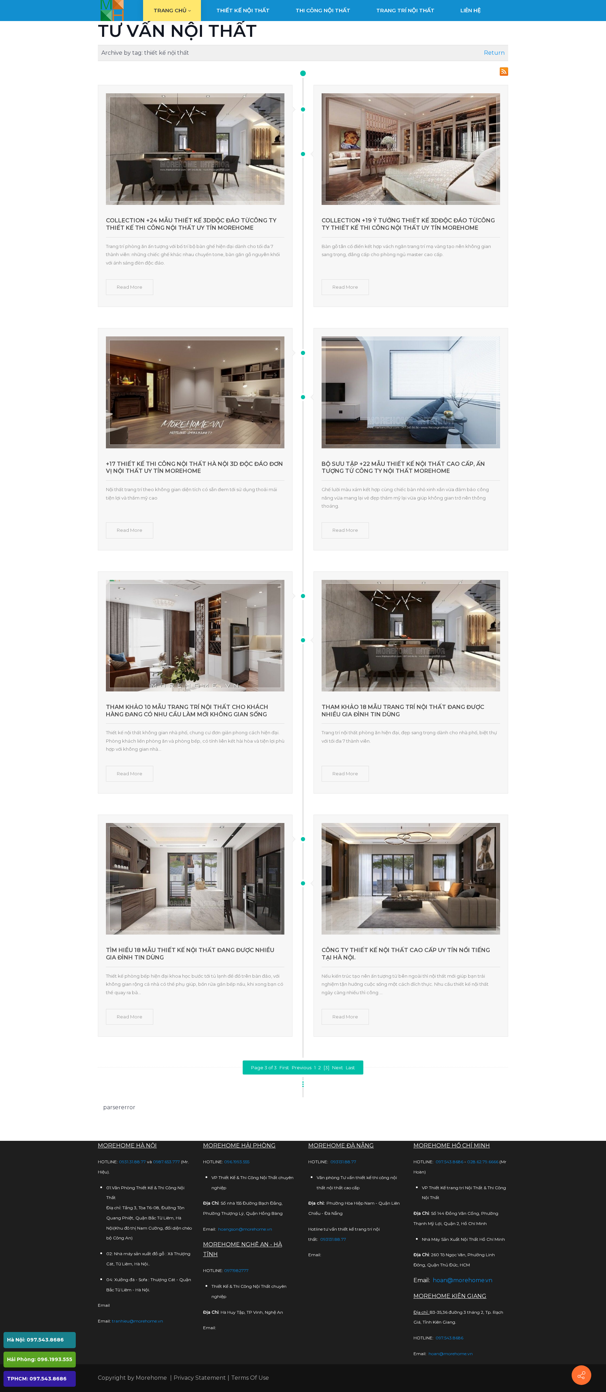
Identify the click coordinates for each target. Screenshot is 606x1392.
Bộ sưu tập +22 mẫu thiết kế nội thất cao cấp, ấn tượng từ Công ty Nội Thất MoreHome (403, 468)
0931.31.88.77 (132, 1161)
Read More (129, 287)
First (284, 1067)
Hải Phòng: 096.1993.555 (39, 1359)
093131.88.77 (343, 1161)
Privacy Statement (200, 1377)
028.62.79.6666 (482, 1161)
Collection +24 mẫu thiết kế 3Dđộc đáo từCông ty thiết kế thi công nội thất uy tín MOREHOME (191, 224)
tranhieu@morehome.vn (137, 1321)
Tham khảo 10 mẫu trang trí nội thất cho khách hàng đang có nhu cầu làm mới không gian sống (187, 711)
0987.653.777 (166, 1161)
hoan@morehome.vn (462, 1280)
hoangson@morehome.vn (245, 1229)
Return (494, 52)
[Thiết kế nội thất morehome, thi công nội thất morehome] (112, 10)
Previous (301, 1067)
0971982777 (236, 1270)
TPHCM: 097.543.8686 (37, 1379)
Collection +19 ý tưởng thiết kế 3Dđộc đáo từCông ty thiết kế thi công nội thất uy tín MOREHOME (408, 224)
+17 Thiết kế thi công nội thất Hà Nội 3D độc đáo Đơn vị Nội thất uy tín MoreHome (194, 468)
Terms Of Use (250, 1377)
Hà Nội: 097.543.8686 (35, 1340)
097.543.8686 (449, 1161)
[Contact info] (581, 1375)
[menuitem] (172, 10)
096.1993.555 (236, 1161)
